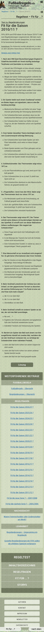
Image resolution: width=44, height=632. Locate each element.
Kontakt (22, 608)
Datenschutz (22, 625)
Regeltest (5, 11)
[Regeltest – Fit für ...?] (41, 12)
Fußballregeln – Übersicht (22, 388)
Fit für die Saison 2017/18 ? (22, 458)
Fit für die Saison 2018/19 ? (22, 452)
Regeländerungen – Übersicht (22, 394)
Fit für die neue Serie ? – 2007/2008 (22, 498)
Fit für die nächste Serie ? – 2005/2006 (22, 503)
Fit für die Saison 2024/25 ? (22, 418)
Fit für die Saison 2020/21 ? (22, 441)
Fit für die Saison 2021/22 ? (22, 435)
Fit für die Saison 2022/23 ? (22, 430)
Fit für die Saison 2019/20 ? (22, 447)
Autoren (22, 602)
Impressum (22, 613)
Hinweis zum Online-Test (10, 53)
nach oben (36, 629)
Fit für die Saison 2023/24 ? (22, 424)
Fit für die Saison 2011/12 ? (22, 492)
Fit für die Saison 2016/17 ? (22, 464)
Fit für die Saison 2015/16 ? (22, 469)
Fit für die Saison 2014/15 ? (22, 475)
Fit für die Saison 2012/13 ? (22, 486)
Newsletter (22, 619)
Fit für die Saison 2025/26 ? (22, 412)
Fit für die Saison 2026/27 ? (22, 407)
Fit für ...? (13, 11)
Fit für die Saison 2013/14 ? (22, 481)
